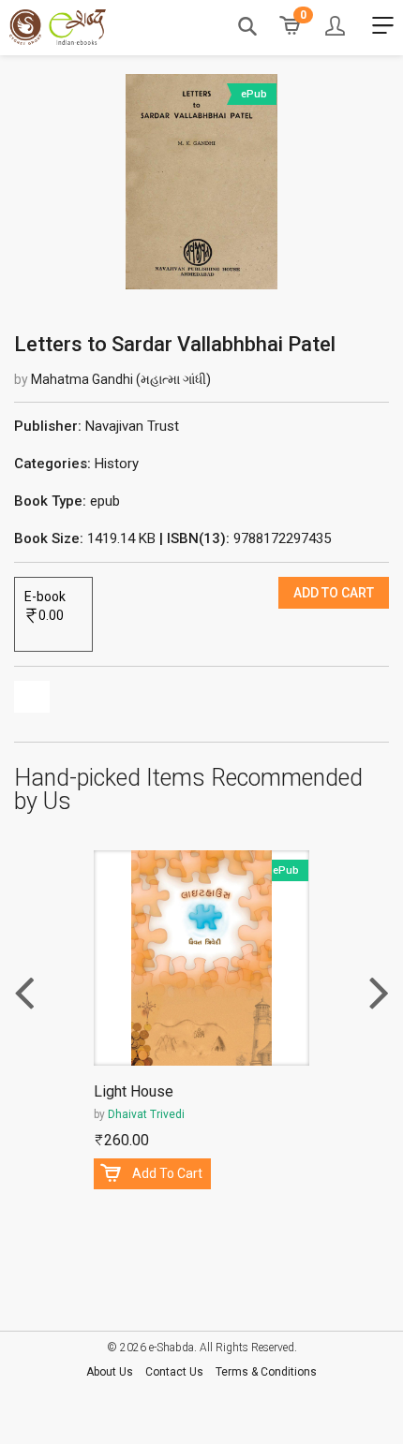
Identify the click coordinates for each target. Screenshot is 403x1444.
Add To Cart (167, 1173)
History (117, 463)
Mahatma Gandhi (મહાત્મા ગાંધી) (121, 379)
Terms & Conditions (266, 1371)
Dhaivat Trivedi (146, 1114)
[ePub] (202, 180)
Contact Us (174, 1371)
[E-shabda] (57, 27)
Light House (133, 1092)
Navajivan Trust (132, 426)
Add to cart (333, 592)
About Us (109, 1371)
